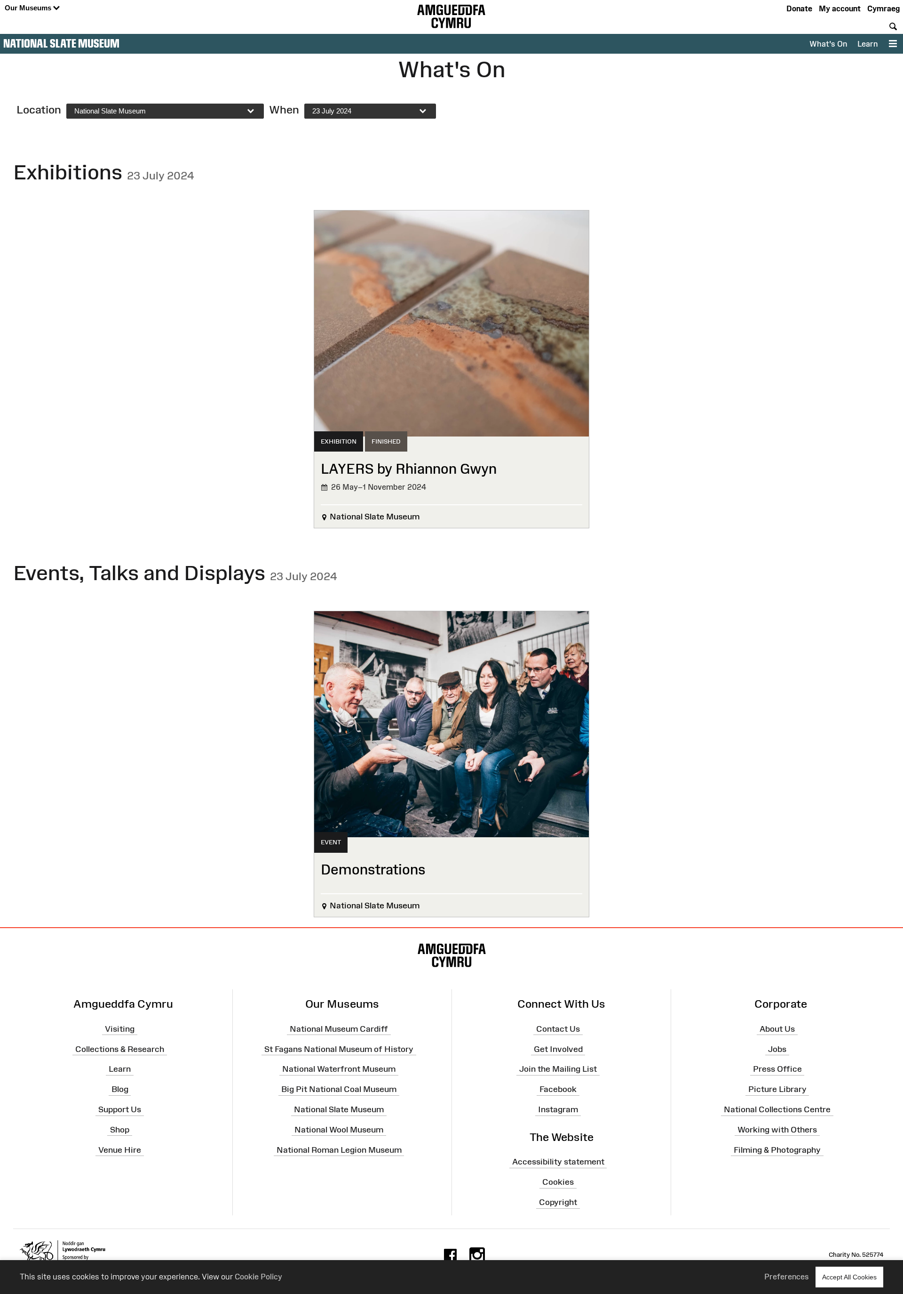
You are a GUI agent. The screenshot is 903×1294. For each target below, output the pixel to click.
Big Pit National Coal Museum (338, 1089)
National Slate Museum (61, 43)
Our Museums (29, 8)
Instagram (558, 1109)
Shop (119, 1129)
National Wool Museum (338, 1129)
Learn (867, 44)
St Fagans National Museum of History (338, 1048)
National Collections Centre (777, 1109)
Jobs (777, 1048)
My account (840, 8)
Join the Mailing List (558, 1069)
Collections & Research (119, 1048)
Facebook (558, 1089)
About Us (777, 1028)
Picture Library (777, 1089)
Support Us (119, 1109)
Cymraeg (883, 8)
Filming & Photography (777, 1149)
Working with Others (777, 1129)
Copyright (558, 1202)
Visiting (120, 1028)
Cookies (558, 1182)
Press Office (777, 1069)
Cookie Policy (258, 1276)
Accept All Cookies (849, 1277)
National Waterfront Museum (339, 1069)
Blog (119, 1089)
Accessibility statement (558, 1161)
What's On (828, 44)
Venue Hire (119, 1149)
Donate (799, 8)
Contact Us (558, 1028)
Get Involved (558, 1048)
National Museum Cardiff (339, 1028)
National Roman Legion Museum (339, 1149)
